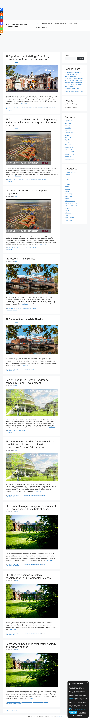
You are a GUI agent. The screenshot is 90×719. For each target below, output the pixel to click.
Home (37, 23)
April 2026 (68, 128)
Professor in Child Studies (20, 258)
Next (16, 711)
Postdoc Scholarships (41, 27)
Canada (67, 179)
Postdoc (15, 703)
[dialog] (78, 699)
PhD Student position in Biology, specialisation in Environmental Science (28, 576)
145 (12, 711)
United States (68, 220)
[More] (1, 31)
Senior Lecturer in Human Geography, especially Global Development (27, 381)
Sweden (44, 179)
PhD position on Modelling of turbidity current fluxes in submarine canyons (27, 58)
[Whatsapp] (1, 29)
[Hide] (0, 34)
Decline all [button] (83, 712)
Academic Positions (47, 23)
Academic (9, 110)
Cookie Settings (77, 709)
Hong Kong (68, 191)
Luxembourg (68, 193)
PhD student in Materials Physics (24, 319)
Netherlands (24, 107)
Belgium (67, 177)
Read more (24, 103)
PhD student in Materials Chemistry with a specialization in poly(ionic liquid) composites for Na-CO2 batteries (30, 444)
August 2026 (68, 120)
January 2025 (68, 149)
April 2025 (67, 142)
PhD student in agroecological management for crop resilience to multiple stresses (31, 507)
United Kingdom (69, 217)
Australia (67, 174)
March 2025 (68, 144)
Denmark (67, 184)
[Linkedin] (1, 17)
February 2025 (69, 147)
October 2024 (69, 156)
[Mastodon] (1, 23)
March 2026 (68, 130)
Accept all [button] (73, 712)
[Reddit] (1, 14)
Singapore (67, 208)
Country (19, 107)
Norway (67, 198)
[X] (1, 12)
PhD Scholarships (73, 23)
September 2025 (69, 132)
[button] (78, 715)
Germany (67, 189)
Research (15, 310)
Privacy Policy (83, 709)
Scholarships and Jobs (60, 23)
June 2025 (68, 137)
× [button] (87, 682)
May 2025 (67, 140)
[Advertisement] (42, 10)
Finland (67, 186)
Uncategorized (69, 215)
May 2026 (67, 125)
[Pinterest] (1, 20)
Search (67, 55)
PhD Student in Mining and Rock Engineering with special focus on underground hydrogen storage (31, 122)
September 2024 (69, 159)
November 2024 (69, 154)
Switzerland (68, 213)
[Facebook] (1, 9)
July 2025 (67, 135)
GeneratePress (60, 716)
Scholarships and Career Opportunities (16, 25)
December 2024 (69, 152)
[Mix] (1, 26)
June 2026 (68, 123)
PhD (13, 110)
